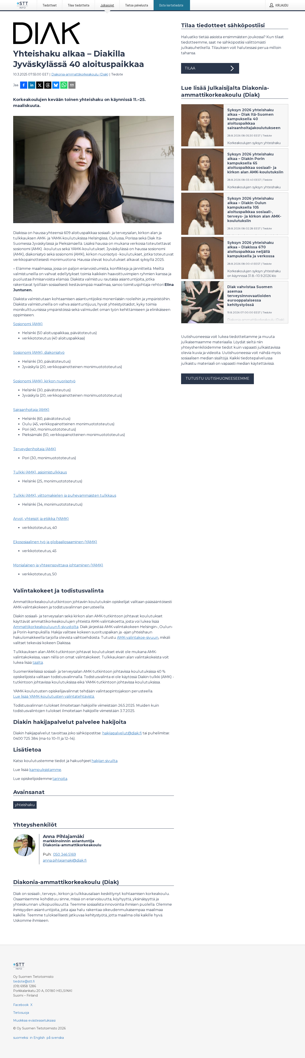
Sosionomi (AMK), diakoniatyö (39, 352)
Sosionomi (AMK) (28, 324)
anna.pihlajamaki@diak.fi (65, 861)
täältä (38, 662)
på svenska (55, 1038)
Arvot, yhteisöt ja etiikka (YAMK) (41, 519)
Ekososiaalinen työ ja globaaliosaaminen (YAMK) (55, 542)
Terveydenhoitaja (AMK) (34, 449)
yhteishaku (25, 805)
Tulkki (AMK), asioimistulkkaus (40, 472)
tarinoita (59, 779)
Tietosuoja (21, 1013)
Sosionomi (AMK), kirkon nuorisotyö (44, 381)
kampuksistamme (45, 770)
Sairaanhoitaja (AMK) (31, 410)
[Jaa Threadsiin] (47, 86)
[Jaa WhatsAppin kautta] (63, 86)
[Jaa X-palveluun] (39, 86)
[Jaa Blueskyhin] (55, 86)
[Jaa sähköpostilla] (71, 86)
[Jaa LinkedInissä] (31, 86)
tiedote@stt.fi (24, 981)
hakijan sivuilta (104, 761)
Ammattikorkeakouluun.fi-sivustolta (45, 627)
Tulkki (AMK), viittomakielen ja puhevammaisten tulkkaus (64, 495)
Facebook (21, 1005)
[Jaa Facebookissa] (23, 86)
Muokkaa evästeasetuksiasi (34, 1020)
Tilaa (190, 68)
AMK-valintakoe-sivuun (137, 637)
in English (37, 1038)
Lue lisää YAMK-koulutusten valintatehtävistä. (54, 696)
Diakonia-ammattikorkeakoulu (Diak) (79, 74)
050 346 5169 (64, 855)
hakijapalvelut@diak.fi (122, 733)
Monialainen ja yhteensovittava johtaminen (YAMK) (58, 565)
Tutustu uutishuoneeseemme (217, 378)
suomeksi (20, 1038)
